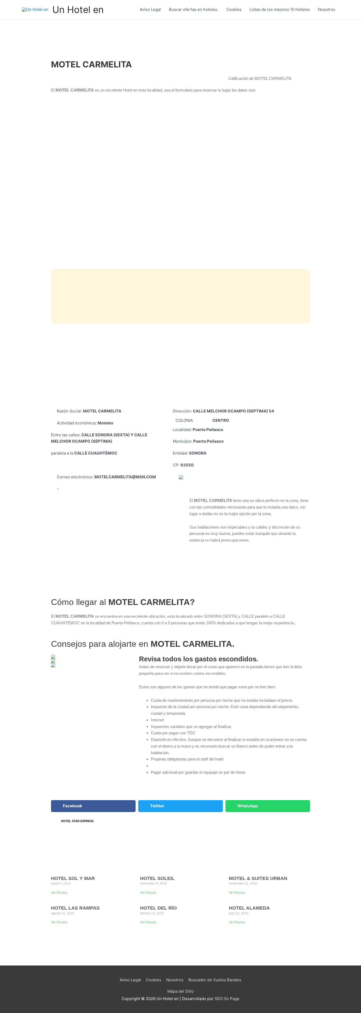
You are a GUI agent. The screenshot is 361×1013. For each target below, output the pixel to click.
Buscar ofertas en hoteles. (193, 9)
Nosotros (326, 9)
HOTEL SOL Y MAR (73, 878)
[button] (93, 806)
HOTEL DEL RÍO (158, 908)
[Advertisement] (180, 366)
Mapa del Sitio (180, 991)
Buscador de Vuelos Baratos (214, 979)
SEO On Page (227, 998)
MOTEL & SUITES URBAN (258, 878)
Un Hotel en (78, 9)
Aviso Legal (150, 9)
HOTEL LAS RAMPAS (75, 908)
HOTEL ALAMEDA (249, 908)
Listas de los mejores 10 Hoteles (279, 9)
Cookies (234, 9)
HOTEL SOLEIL (157, 878)
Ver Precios (59, 893)
